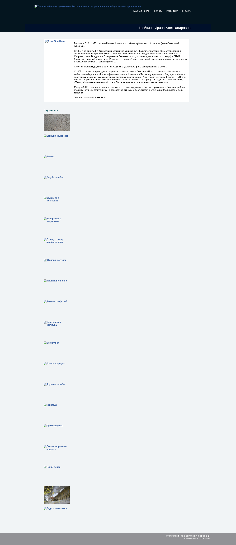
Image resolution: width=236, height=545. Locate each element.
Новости (157, 11)
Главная (137, 11)
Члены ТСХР (172, 11)
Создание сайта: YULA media (197, 538)
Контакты (186, 11)
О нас (146, 11)
